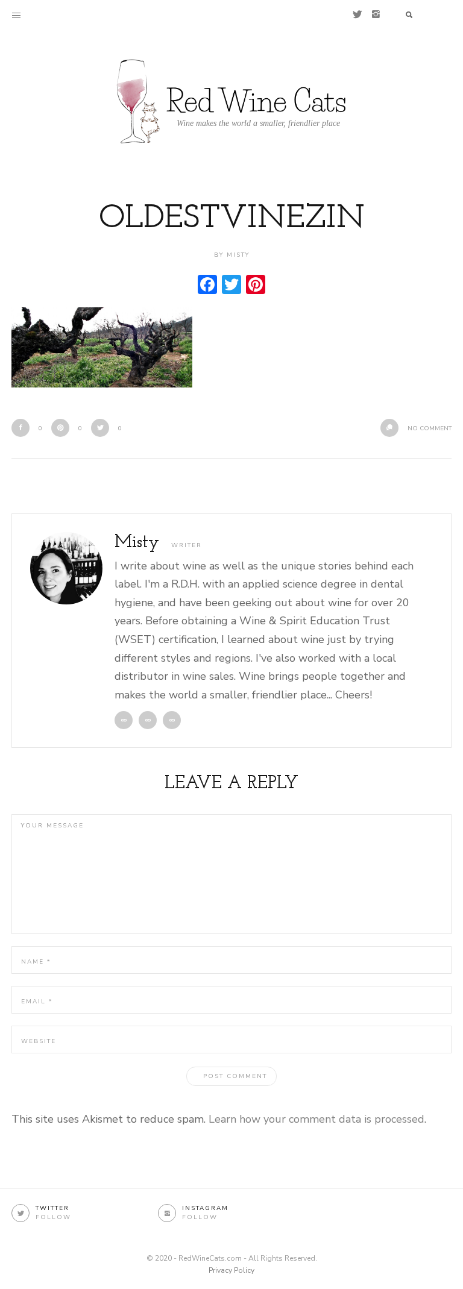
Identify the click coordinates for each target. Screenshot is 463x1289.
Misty (137, 542)
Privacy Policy (231, 1270)
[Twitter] (357, 15)
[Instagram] (376, 15)
